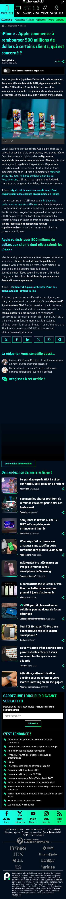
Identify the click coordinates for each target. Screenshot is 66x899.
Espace (44, 13)
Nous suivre (59, 340)
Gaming (27, 13)
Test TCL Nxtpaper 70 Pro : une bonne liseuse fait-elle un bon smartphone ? (39, 630)
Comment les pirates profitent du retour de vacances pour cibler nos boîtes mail (41, 503)
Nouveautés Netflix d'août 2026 (23, 770)
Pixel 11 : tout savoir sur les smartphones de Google (33, 746)
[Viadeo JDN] (18, 867)
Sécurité (23, 512)
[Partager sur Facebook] (16, 340)
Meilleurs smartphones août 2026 (24, 800)
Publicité (56, 829)
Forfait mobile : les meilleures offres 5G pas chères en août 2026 (34, 788)
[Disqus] (33, 422)
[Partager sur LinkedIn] (27, 340)
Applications (41, 19)
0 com (57, 61)
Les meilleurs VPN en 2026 (21, 804)
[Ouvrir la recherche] (62, 2)
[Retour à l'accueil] (33, 1)
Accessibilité (55, 832)
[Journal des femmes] (18, 848)
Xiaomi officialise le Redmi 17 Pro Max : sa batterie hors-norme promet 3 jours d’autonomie (41, 588)
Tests (22, 640)
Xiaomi (23, 597)
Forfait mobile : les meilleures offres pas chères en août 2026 (35, 795)
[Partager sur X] (6, 340)
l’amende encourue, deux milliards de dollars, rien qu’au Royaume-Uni (31, 176)
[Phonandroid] (7, 876)
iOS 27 (11, 761)
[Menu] (3, 2)
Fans (6, 820)
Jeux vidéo (24, 488)
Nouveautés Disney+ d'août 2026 (24, 774)
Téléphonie (7, 13)
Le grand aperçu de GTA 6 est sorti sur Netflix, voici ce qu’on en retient (42, 481)
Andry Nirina (8, 60)
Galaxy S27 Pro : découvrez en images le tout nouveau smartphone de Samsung (39, 567)
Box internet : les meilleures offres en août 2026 (31, 782)
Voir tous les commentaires (18, 463)
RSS (59, 820)
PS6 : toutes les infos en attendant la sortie (29, 765)
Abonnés (33, 820)
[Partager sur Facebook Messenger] (38, 340)
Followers (20, 820)
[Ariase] (48, 866)
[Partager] (62, 61)
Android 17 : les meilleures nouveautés (26, 750)
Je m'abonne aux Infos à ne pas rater (28, 70)
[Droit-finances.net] (18, 861)
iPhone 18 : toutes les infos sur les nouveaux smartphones (29, 756)
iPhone (51, 19)
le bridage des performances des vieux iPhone (29, 202)
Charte (45, 832)
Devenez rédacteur (33, 829)
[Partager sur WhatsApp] (49, 340)
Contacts (47, 829)
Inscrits (46, 820)
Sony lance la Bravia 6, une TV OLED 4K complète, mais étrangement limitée (39, 524)
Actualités (24, 533)
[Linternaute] (48, 854)
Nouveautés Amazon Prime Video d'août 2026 (30, 778)
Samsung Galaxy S (28, 576)
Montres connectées (29, 687)
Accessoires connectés (24, 19)
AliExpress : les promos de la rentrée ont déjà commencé (30, 741)
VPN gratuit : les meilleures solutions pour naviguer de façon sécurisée (40, 609)
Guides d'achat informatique (32, 618)
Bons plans (56, 13)
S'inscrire (33, 723)
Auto (36, 13)
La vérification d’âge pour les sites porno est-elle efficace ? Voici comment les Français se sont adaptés (41, 654)
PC (18, 13)
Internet (23, 665)
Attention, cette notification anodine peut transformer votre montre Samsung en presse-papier (41, 677)
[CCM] (48, 848)
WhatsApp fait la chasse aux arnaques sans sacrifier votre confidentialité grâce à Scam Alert (41, 545)
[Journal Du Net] (18, 854)
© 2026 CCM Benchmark (33, 835)
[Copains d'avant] (48, 861)
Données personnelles (31, 832)
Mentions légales (12, 832)
